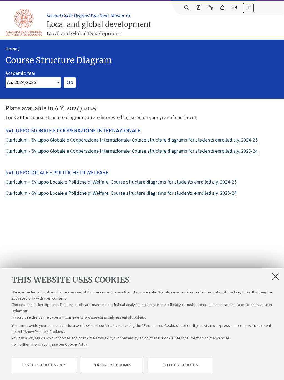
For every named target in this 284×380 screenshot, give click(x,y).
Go (70, 82)
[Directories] (198, 8)
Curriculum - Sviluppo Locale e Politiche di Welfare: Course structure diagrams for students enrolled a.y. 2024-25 (121, 182)
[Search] (186, 8)
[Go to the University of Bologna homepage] (24, 22)
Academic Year (21, 73)
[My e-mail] (234, 8)
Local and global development (99, 25)
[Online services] (210, 8)
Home (11, 49)
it (248, 8)
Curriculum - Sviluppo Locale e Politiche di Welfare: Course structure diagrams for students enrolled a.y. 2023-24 (121, 193)
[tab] (248, 8)
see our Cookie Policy (70, 344)
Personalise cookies (112, 365)
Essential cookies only (43, 365)
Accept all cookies (180, 365)
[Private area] (222, 8)
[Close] (275, 276)
